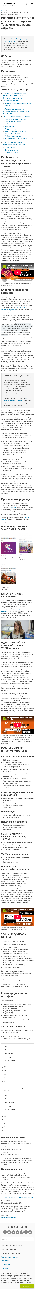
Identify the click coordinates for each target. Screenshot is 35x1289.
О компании (5, 1265)
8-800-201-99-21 (17, 1227)
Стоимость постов (11, 152)
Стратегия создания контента (13, 98)
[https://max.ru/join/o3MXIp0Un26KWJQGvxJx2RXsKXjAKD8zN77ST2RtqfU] (30, 1232)
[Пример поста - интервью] (26, 544)
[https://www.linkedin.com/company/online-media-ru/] (5, 1232)
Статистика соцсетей (12, 147)
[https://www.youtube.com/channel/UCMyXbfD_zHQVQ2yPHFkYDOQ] (9, 1232)
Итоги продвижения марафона (14, 145)
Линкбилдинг (9, 126)
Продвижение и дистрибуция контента (19, 138)
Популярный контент (12, 150)
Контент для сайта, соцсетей (15, 119)
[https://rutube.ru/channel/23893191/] (13, 1232)
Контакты (4, 1268)
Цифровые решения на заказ (11, 1245)
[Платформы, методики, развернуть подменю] (31, 1257)
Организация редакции (11, 100)
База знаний (5, 1261)
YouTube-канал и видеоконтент (14, 109)
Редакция (12, 508)
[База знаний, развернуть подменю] (31, 1261)
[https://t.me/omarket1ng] (22, 1232)
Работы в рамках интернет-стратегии (16, 116)
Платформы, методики (9, 1257)
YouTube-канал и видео (13, 136)
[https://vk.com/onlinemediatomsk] (17, 1232)
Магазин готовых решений (10, 1253)
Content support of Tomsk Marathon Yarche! (17, 1197)
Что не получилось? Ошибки (13, 142)
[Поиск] (27, 4)
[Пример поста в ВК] (8, 544)
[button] (32, 4)
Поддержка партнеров (13, 129)
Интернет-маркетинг (8, 1217)
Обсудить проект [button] (27, 1286)
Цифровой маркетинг (8, 1249)
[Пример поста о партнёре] (8, 574)
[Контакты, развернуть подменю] (31, 1268)
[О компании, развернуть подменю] (31, 1264)
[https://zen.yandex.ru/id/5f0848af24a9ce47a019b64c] (26, 1232)
